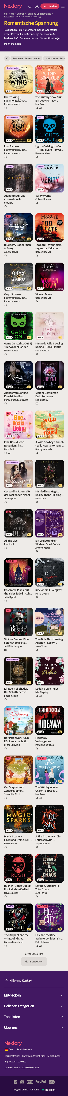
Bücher (20, 14)
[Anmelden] (36, 6)
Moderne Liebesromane (26, 58)
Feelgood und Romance (39, 14)
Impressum (10, 1061)
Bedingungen (53, 1056)
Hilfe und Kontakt (21, 980)
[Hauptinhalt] (62, 6)
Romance (9, 16)
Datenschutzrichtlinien (33, 1056)
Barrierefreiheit (13, 1056)
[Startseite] (15, 6)
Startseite (9, 14)
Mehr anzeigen (12, 43)
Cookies (22, 1061)
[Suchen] (30, 6)
